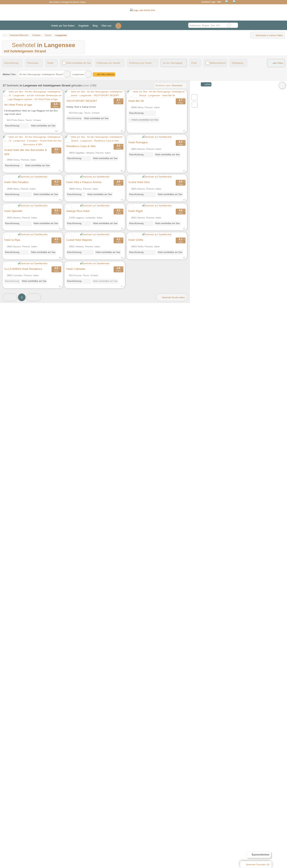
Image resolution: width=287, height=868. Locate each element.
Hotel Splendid (13, 211)
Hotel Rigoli (135, 211)
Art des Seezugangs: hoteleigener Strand (41, 74)
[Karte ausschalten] (282, 85)
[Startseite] (4, 35)
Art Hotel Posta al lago (18, 104)
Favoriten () (258, 864)
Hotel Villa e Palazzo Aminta (83, 182)
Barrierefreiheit (260, 854)
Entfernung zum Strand (140, 63)
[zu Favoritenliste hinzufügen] (7, 94)
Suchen (235, 25)
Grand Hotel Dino (139, 182)
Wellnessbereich (218, 63)
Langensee (78, 74)
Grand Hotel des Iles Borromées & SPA (25, 152)
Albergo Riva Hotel (78, 211)
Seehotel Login (208, 2)
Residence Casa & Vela (81, 146)
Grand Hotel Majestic (79, 240)
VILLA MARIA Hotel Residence (23, 269)
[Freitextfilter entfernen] (229, 25)
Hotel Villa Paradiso (16, 182)
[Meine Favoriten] (118, 25)
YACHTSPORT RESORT (81, 101)
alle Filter (277, 63)
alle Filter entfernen (105, 74)
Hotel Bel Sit (136, 101)
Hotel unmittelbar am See (78, 63)
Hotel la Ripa (12, 240)
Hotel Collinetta (75, 269)
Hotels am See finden (62, 25)
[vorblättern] (54, 95)
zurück (207, 84)
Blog (95, 25)
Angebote (83, 25)
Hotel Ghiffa (135, 240)
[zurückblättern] (11, 95)
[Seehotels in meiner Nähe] (194, 104)
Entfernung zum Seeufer (108, 63)
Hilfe (219, 2)
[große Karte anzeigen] (194, 97)
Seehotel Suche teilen (173, 297)
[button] (10, 297)
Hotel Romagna (137, 142)
